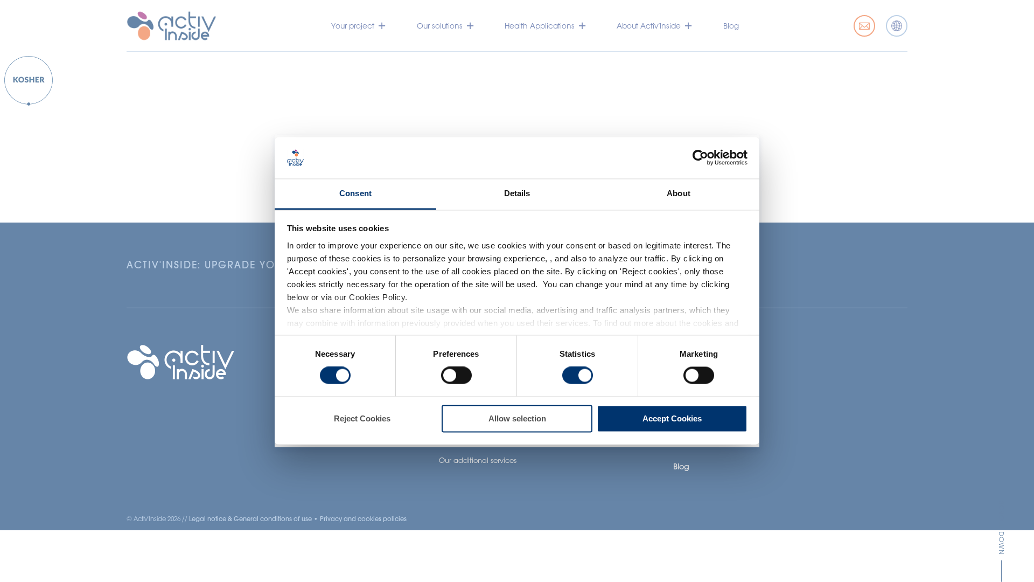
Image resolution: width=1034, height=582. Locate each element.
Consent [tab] (355, 193)
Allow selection (517, 418)
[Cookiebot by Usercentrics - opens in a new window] (700, 158)
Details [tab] (517, 193)
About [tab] (678, 193)
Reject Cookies (362, 418)
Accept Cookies (672, 418)
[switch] (456, 375)
